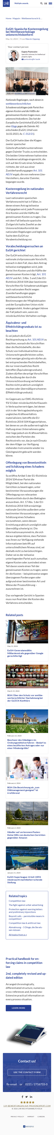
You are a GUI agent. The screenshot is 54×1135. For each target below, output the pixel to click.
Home (8, 18)
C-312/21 (28, 133)
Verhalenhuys (19, 93)
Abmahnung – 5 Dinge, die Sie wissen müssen (26, 928)
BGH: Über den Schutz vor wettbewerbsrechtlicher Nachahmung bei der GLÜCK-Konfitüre (25, 698)
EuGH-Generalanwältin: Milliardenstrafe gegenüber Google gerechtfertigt (25, 653)
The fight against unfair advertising (26, 905)
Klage (14, 126)
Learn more (18, 1008)
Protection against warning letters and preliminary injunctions (25, 910)
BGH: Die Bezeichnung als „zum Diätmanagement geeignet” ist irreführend (23, 790)
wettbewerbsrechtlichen (18, 103)
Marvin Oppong (32, 39)
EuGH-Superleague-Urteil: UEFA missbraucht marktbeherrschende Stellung (24, 880)
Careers (41, 1117)
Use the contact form (27, 1072)
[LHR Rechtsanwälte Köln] (6, 3)
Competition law (17, 900)
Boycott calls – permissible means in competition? (26, 917)
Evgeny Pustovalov (29, 52)
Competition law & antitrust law (24, 923)
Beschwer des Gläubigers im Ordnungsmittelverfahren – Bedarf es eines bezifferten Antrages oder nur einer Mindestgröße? (26, 744)
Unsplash (31, 93)
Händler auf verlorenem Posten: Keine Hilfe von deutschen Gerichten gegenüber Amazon (26, 835)
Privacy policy (17, 1117)
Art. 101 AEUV (36, 339)
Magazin (16, 18)
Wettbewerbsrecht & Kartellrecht (37, 18)
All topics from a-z (18, 934)
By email (11, 1084)
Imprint (30, 1117)
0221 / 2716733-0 (36, 1084)
